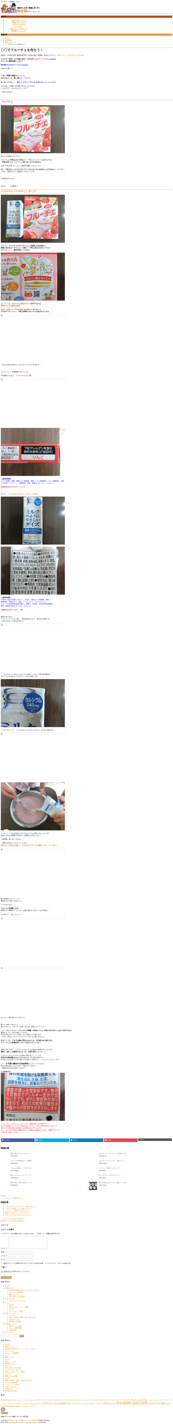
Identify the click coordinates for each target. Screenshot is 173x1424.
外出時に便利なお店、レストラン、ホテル (24, 1290)
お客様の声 (13, 1330)
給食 (3, 1406)
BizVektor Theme (23, 1422)
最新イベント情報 (15, 1326)
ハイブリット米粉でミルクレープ (108, 1168)
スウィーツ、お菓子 (16, 1311)
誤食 (11, 1406)
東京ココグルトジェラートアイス (20, 1175)
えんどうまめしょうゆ (31, 1400)
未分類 (7, 1286)
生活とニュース (10, 1313)
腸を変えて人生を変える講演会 (13, 1221)
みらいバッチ (77, 1399)
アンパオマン (141, 1399)
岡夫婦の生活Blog (15, 1321)
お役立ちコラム (14, 1319)
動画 (46, 1403)
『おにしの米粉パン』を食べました (21, 1168)
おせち (44, 1400)
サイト (3, 1259)
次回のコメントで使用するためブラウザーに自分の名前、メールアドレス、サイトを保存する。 (37, 1263)
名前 (3, 1252)
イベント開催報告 (15, 1328)
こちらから (52, 59)
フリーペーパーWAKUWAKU (12, 1218)
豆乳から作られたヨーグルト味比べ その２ (112, 1182)
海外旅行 (110, 1403)
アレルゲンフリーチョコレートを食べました (112, 1153)
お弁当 (11, 1305)
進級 (14, 1406)
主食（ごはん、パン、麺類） (19, 1307)
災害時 (114, 1403)
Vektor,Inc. (34, 1422)
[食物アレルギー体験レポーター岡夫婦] (21, 12)
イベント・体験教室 (16, 1292)
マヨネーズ (27, 1403)
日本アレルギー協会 (81, 1403)
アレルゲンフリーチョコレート (110, 1400)
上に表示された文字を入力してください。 (16, 1271)
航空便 (7, 1406)
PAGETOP (4, 1413)
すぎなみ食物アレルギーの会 (60, 1400)
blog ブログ (9, 1332)
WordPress (12, 1422)
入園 (39, 1403)
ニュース (12, 1315)
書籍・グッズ (13, 1294)
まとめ (71, 1400)
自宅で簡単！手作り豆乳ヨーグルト (21, 1182)
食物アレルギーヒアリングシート (27, 1406)
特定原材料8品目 (151, 1403)
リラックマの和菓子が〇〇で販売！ (21, 1161)
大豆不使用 (60, 1403)
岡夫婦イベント (10, 1323)
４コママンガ (9, 1298)
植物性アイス (93, 1403)
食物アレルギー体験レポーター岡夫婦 (22, 1420)
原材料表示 (51, 1403)
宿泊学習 (68, 1403)
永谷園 (104, 1403)
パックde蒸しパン (18, 1403)
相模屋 (158, 1403)
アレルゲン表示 (128, 1400)
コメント (4, 1248)
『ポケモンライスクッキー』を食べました (111, 1161)
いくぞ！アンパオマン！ (17, 1300)
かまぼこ (49, 1400)
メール (4, 1256)
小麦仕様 (73, 1403)
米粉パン (165, 1403)
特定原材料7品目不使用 (132, 1402)
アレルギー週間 (94, 1399)
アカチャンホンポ (85, 1399)
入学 (42, 1403)
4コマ (3, 1399)
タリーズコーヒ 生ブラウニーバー (109, 1175)
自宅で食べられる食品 (76, 55)
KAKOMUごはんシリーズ (18, 1399)
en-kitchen (9, 1400)
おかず (11, 1309)
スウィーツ (9, 1198)
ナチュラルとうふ (8, 1403)
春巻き (88, 1403)
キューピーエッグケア (153, 1399)
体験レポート (62, 55)
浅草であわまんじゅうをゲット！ (20, 1153)
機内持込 (99, 1403)
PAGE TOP (167, 1379)
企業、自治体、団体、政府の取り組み (22, 1317)
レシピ (7, 1303)
